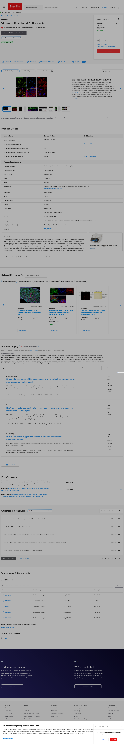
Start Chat (113, 739)
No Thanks (104, 739)
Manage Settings (8, 738)
